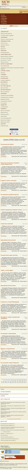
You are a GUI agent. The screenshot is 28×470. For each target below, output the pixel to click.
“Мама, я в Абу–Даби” (7, 270)
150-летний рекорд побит (6, 118)
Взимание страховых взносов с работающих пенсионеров (12, 430)
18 (1, 381)
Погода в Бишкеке (4, 394)
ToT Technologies (5, 468)
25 (13, 381)
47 (25, 382)
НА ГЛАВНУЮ (4, 28)
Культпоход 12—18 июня (6, 60)
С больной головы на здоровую (7, 35)
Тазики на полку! (4, 43)
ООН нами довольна (5, 52)
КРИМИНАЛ (3, 108)
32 (25, 381)
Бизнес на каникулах (5, 91)
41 (15, 382)
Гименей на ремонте (5, 45)
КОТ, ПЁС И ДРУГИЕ (6, 86)
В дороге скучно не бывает (8, 180)
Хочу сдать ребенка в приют (6, 437)
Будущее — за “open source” (6, 433)
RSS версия (15, 26)
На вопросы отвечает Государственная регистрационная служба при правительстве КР (12, 428)
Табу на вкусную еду (5, 65)
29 (20, 381)
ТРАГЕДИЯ (3, 74)
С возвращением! (4, 106)
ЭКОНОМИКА (4, 37)
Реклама (4, 16)
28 (19, 381)
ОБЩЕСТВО (4, 104)
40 (13, 382)
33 (1, 382)
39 (12, 382)
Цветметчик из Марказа (5, 120)
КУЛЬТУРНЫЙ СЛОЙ (6, 54)
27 (17, 381)
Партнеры (4, 18)
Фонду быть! (3, 48)
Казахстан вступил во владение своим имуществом (10, 163)
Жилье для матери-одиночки (6, 425)
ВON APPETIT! (4, 82)
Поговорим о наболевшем (8, 333)
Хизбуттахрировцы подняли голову (11, 209)
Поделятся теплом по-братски (7, 39)
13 (19, 380)
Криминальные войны (5, 122)
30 (22, 381)
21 (7, 381)
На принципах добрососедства (10, 194)
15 (22, 380)
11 (15, 380)
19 (3, 381)
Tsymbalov (9, 467)
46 (24, 382)
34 (3, 382)
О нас (3, 15)
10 (14, 380)
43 (19, 382)
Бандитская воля (4, 112)
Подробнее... (4, 156)
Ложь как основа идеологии (6, 33)
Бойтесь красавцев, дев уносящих (8, 440)
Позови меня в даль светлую (9, 255)
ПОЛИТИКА (3, 50)
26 (15, 381)
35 (5, 382)
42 (17, 382)
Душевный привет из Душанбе (7, 56)
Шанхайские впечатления (8, 240)
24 (12, 381)
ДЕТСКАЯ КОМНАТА (6, 89)
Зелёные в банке (4, 84)
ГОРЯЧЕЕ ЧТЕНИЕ (5, 70)
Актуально (3, 72)
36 (7, 382)
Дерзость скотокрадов (5, 110)
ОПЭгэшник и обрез (5, 114)
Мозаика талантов (4, 62)
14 (20, 380)
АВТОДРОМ (4, 93)
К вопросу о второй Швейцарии (10, 302)
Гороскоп (4, 23)
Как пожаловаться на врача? (6, 423)
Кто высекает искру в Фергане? (10, 362)
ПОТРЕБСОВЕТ (4, 78)
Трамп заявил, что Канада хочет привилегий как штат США (13, 405)
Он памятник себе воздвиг (6, 58)
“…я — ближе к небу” (5, 431)
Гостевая (4, 21)
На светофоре (4, 103)
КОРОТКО (3, 123)
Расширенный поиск (5, 8)
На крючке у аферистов (5, 80)
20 (5, 381)
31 (24, 381)
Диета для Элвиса (4, 87)
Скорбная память (4, 76)
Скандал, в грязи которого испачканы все (9, 438)
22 (8, 381)
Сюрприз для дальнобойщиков (7, 95)
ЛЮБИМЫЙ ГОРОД (5, 41)
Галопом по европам (7, 223)
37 (8, 382)
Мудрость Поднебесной (8, 348)
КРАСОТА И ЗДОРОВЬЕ (6, 63)
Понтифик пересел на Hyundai (7, 97)
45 (22, 382)
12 (17, 380)
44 (20, 382)
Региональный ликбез (7, 144)
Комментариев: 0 (23, 156)
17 (26, 380)
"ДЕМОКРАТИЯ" (5, 31)
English (2, 389)
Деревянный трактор (5, 99)
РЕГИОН (3, 46)
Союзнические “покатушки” (6, 101)
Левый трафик (4, 116)
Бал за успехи (3, 435)
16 (24, 380)
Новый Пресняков (4, 125)
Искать (24, 6)
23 (10, 381)
